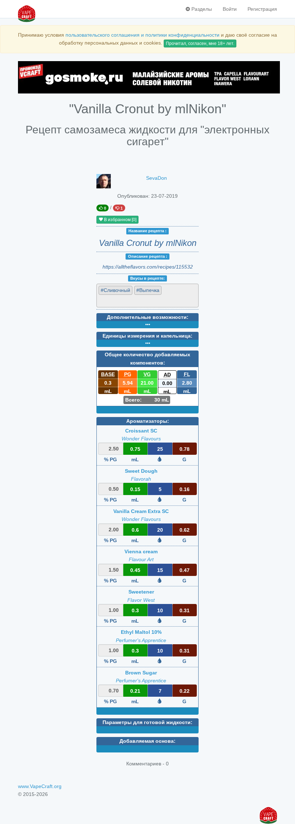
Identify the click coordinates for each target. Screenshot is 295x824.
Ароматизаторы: (147, 421)
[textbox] (131, 301)
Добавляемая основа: (147, 741)
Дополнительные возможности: (148, 317)
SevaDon (156, 178)
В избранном (119, 219)
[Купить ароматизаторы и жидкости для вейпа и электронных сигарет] (147, 77)
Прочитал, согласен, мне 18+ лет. (200, 43)
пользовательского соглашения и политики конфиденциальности (142, 35)
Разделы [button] (201, 9)
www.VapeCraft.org (40, 786)
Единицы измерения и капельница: (147, 336)
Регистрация (262, 9)
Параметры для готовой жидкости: (147, 722)
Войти (230, 9)
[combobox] (147, 295)
